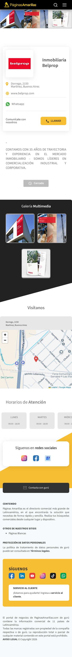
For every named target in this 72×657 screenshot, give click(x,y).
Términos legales (39, 551)
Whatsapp (18, 104)
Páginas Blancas (17, 533)
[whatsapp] (63, 576)
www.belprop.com (22, 93)
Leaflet (54, 387)
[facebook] (36, 458)
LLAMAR (56, 121)
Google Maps (65, 387)
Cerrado (39, 183)
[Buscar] (56, 4)
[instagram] (24, 458)
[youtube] (32, 576)
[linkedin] (22, 576)
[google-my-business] (48, 458)
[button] (36, 359)
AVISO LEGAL (10, 639)
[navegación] (64, 5)
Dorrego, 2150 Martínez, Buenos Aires (25, 85)
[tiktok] (53, 576)
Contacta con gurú (39, 488)
